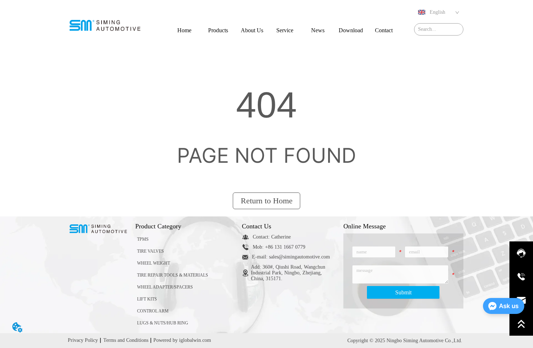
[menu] (284, 30)
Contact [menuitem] (384, 30)
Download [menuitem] (351, 30)
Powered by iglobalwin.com (182, 340)
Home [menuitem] (184, 30)
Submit (403, 292)
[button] (218, 30)
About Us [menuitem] (252, 30)
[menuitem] (218, 30)
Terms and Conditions (125, 340)
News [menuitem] (318, 30)
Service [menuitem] (284, 30)
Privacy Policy (83, 340)
